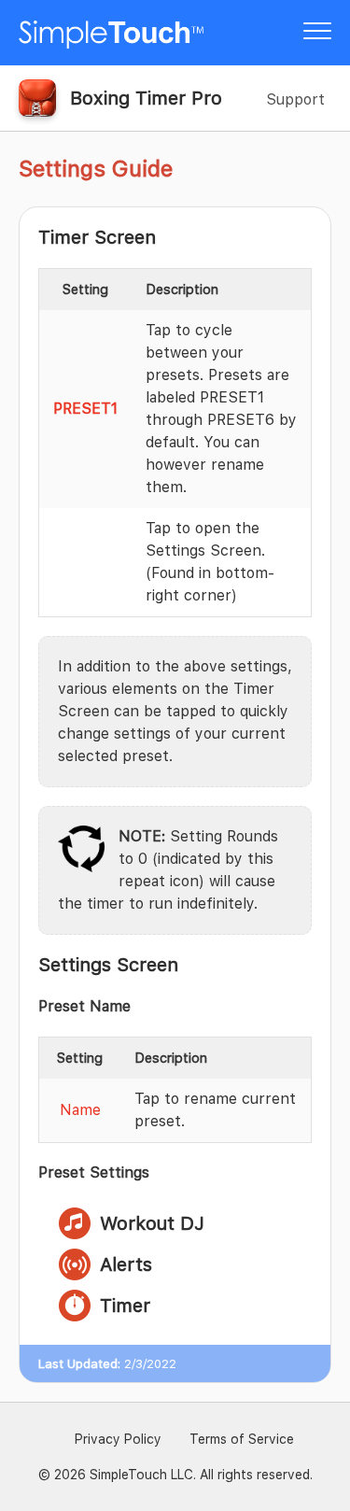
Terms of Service (241, 1439)
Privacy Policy (118, 1439)
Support (295, 99)
